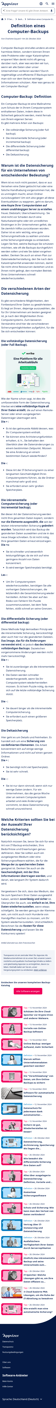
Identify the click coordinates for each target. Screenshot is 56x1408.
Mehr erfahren (40, 970)
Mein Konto (7, 1381)
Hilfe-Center (7, 1386)
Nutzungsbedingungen (12, 1352)
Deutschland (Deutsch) (26, 1399)
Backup (21, 19)
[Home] (2, 19)
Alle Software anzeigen (28, 991)
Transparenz (7, 1346)
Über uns (6, 1362)
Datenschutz (8, 1341)
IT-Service (10, 19)
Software (6, 1367)
